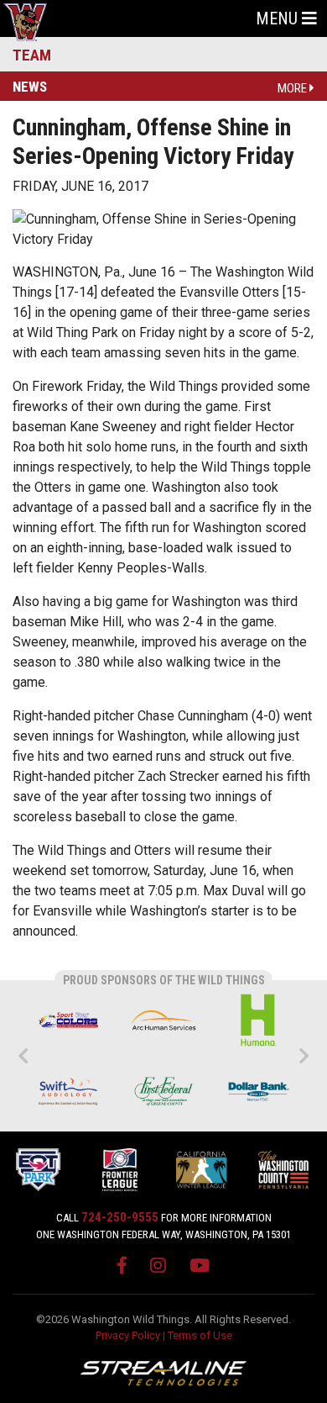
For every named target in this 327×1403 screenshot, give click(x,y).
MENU (279, 18)
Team (32, 55)
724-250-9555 (119, 1217)
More (293, 88)
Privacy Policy (128, 1335)
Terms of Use (200, 1335)
